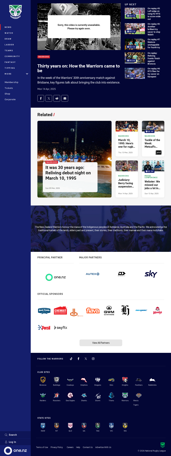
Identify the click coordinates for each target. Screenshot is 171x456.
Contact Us (88, 447)
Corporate (10, 99)
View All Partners (101, 342)
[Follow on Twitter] (85, 359)
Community (12, 56)
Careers (70, 447)
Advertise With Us (103, 447)
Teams (9, 50)
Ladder (9, 44)
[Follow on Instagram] (93, 359)
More (8, 73)
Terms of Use (42, 447)
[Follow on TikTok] (71, 359)
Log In (12, 442)
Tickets (9, 88)
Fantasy (10, 62)
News (8, 27)
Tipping (10, 68)
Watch (9, 33)
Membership (11, 82)
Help (78, 447)
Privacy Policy (57, 447)
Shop (7, 93)
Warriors (43, 57)
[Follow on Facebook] (78, 359)
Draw (8, 39)
